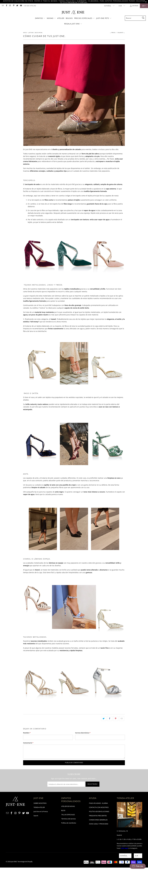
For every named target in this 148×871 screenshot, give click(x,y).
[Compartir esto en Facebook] (109, 718)
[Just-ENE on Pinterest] (14, 6)
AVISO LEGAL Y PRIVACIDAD (98, 824)
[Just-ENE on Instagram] (10, 6)
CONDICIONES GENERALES (98, 820)
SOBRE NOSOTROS (40, 803)
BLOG (63, 810)
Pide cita (139, 866)
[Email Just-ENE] (3, 6)
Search (36, 816)
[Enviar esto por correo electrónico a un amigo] (121, 718)
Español (108, 6)
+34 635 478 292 (30, 6)
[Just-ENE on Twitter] (17, 6)
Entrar (135, 6)
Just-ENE (14, 862)
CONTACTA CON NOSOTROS (99, 807)
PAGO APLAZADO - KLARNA (98, 803)
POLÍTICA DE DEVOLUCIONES (99, 811)
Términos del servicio (68, 819)
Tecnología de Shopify (24, 862)
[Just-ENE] (73, 12)
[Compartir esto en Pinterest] (115, 718)
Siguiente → (121, 32)
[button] (40, 18)
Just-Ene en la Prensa (41, 811)
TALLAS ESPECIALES (68, 815)
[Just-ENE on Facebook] (6, 6)
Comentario (28, 743)
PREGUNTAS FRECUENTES (98, 816)
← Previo (112, 32)
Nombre (27, 733)
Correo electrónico (82, 733)
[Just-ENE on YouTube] (21, 6)
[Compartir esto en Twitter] (103, 718)
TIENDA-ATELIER (39, 807)
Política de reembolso (68, 823)
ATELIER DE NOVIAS (68, 806)
